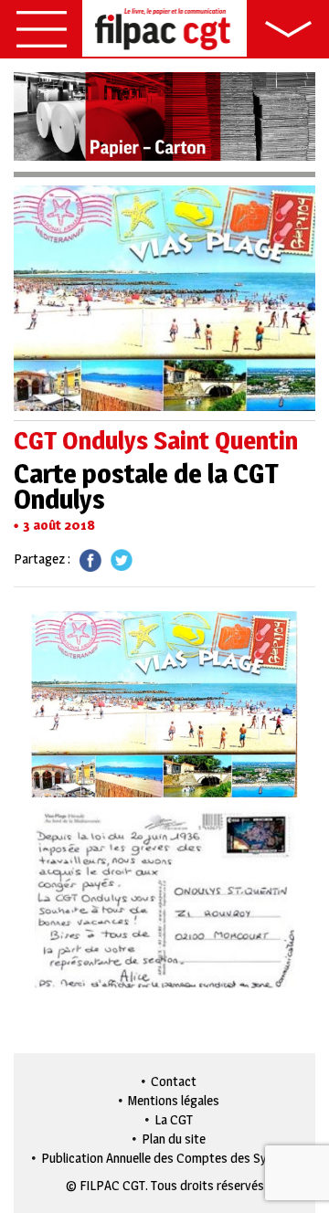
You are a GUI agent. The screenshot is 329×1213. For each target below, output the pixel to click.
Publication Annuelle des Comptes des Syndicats (174, 1157)
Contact (173, 1081)
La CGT (173, 1119)
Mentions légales (173, 1100)
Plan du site (174, 1138)
